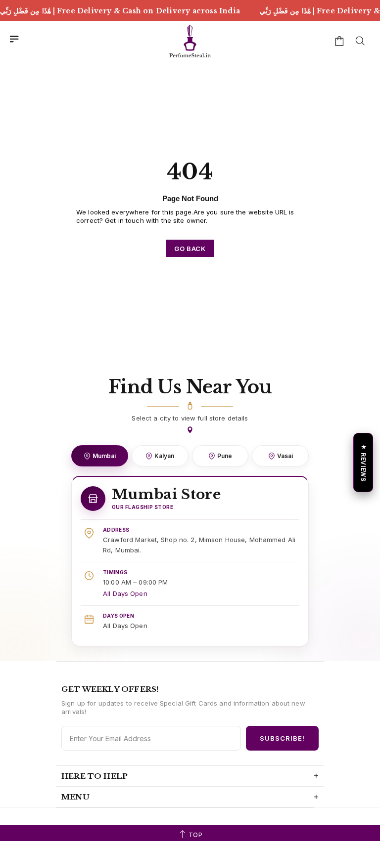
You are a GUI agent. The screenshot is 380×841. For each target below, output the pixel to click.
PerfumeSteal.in (190, 41)
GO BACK (190, 248)
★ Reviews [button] (363, 462)
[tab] (99, 455)
